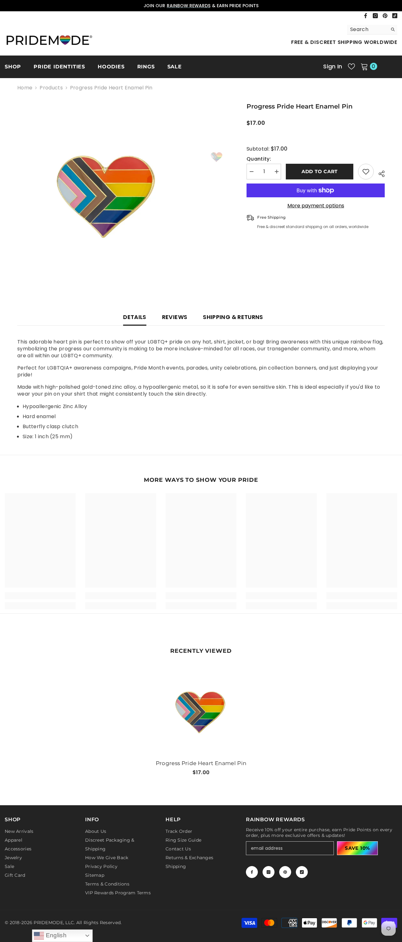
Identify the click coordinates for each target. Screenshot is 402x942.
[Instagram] (375, 15)
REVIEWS (174, 317)
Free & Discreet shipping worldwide (344, 42)
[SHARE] (379, 172)
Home (24, 87)
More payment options (315, 205)
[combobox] (367, 29)
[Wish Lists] (351, 66)
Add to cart (320, 171)
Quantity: (259, 159)
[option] (201, 5)
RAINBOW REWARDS (188, 6)
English (55, 935)
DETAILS (134, 317)
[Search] (372, 30)
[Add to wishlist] (366, 171)
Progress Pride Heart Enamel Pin (201, 763)
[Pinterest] (385, 15)
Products (51, 87)
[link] (40, 595)
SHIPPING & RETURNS (233, 317)
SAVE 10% (357, 848)
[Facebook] (365, 15)
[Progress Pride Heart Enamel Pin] (201, 709)
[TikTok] (394, 15)
